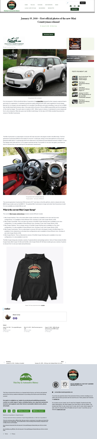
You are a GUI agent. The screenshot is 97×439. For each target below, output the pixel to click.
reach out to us (61, 409)
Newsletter (51, 8)
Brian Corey (16, 315)
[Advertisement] (35, 126)
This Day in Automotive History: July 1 (84, 83)
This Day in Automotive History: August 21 (84, 89)
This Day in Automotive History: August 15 (84, 101)
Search (83, 2)
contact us (56, 399)
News (56, 4)
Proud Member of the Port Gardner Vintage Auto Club (81, 384)
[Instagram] (74, 6)
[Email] (14, 318)
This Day (33, 4)
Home (26, 4)
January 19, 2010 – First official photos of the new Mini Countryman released (85, 95)
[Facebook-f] (4, 411)
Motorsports (48, 4)
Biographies (42, 8)
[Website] (16, 318)
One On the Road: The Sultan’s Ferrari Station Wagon (85, 78)
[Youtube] (13, 411)
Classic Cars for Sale (30, 8)
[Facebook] (71, 6)
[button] (23, 411)
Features (40, 4)
